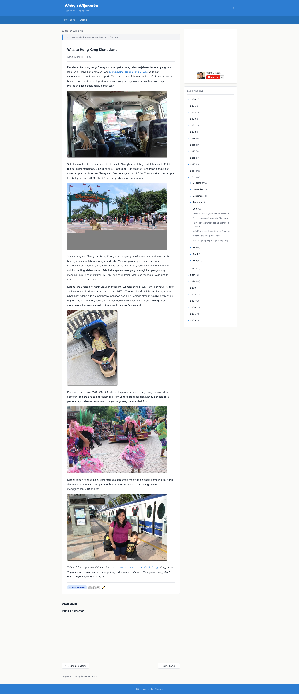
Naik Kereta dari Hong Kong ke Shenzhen (211, 231)
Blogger (158, 689)
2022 (193, 125)
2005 (193, 314)
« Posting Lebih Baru (75, 665)
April (195, 254)
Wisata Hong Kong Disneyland (92, 49)
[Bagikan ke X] (90, 587)
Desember (198, 182)
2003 (193, 320)
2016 (192, 158)
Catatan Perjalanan (81, 37)
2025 (193, 106)
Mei (195, 247)
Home (67, 37)
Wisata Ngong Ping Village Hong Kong (210, 240)
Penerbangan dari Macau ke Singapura (210, 218)
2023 (193, 118)
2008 (193, 294)
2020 (193, 132)
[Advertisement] (210, 51)
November (198, 189)
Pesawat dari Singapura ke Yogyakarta (210, 213)
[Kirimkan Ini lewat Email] (98, 587)
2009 (193, 288)
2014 (192, 170)
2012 (192, 268)
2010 (192, 281)
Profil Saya (69, 19)
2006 (193, 307)
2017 (192, 151)
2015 (192, 164)
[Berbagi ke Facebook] (94, 587)
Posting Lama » (169, 665)
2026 (193, 99)
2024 (193, 112)
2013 (193, 177)
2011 (192, 275)
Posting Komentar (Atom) (85, 676)
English (83, 19)
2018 (192, 144)
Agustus (197, 202)
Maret (196, 260)
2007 (193, 300)
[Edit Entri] (103, 587)
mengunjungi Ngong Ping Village (128, 71)
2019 (192, 138)
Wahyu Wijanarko (81, 5)
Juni (195, 208)
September (198, 195)
